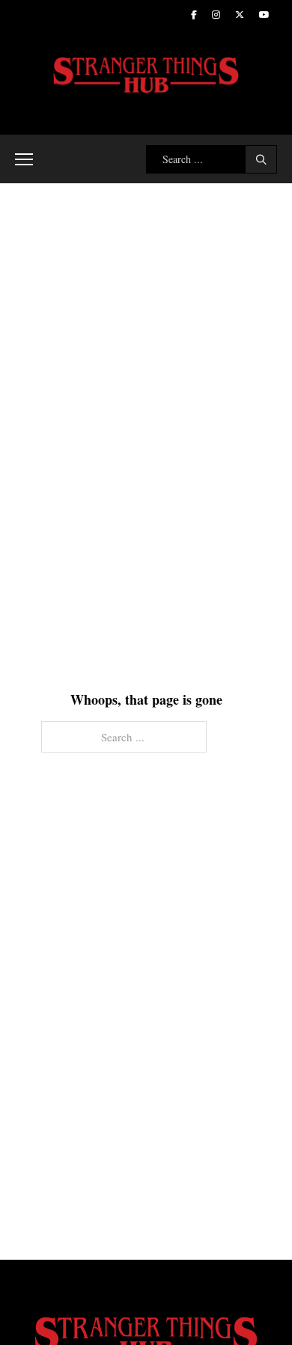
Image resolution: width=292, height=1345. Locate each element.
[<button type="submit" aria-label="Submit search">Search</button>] (261, 159)
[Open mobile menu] (24, 159)
